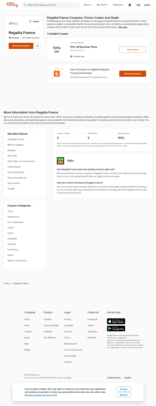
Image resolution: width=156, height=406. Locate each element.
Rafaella (11, 150)
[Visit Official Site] (38, 46)
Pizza (10, 211)
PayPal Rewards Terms (79, 77)
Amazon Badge (51, 325)
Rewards (118, 4)
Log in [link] (147, 4)
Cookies (68, 362)
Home (7, 283)
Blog (26, 343)
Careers (28, 331)
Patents (68, 331)
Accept (123, 389)
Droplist (47, 319)
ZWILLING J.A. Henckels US (21, 161)
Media (27, 349)
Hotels (10, 227)
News (27, 337)
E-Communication (73, 349)
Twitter (91, 325)
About (27, 319)
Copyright (69, 325)
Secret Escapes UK (16, 177)
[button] (119, 377)
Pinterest (92, 337)
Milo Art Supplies (15, 144)
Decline (124, 395)
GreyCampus (13, 166)
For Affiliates (50, 337)
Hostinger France (15, 139)
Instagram (93, 331)
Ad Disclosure (70, 343)
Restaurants (13, 216)
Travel (10, 233)
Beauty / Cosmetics (17, 260)
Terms (67, 337)
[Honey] (12, 5)
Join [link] (138, 4)
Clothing (11, 244)
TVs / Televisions (15, 222)
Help (26, 325)
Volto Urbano (13, 183)
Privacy (67, 319)
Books (10, 255)
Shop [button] (86, 4)
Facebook (92, 319)
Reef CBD (12, 155)
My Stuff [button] (101, 4)
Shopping (12, 238)
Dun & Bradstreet (15, 172)
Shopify (11, 188)
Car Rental (12, 249)
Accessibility (70, 356)
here (69, 377)
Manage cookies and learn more (41, 395)
